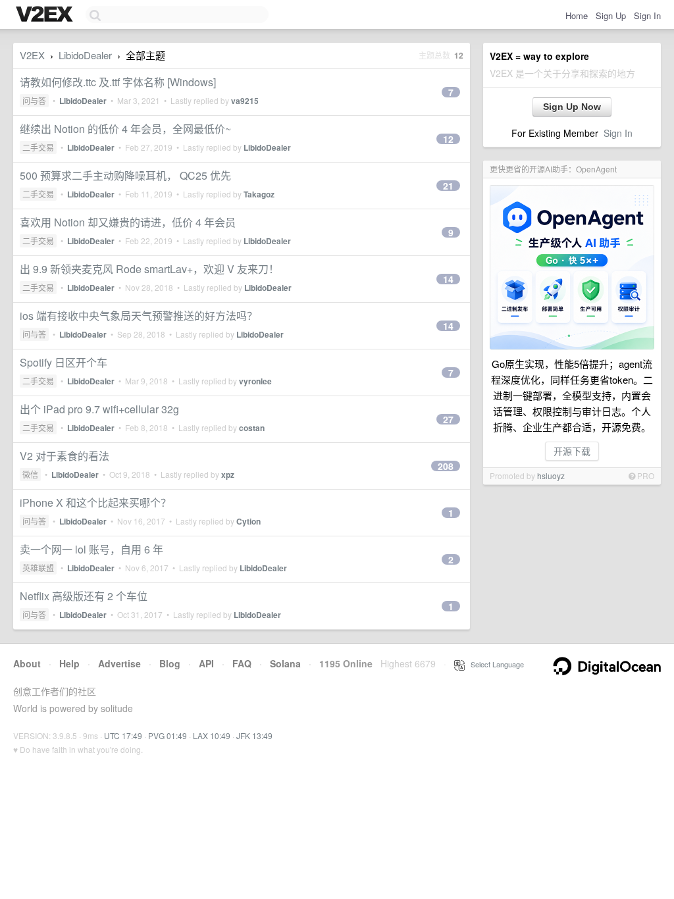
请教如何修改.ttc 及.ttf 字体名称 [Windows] (118, 82)
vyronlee (255, 381)
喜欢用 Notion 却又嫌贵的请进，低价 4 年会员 (128, 222)
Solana (285, 663)
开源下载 (572, 450)
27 (448, 419)
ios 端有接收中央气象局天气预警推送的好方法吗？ (138, 315)
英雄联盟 (38, 567)
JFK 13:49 (254, 735)
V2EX (32, 55)
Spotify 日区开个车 (63, 362)
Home (576, 15)
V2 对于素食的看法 (64, 455)
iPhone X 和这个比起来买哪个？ (95, 502)
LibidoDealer (85, 55)
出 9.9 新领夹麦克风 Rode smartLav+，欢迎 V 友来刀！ (149, 268)
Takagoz (259, 194)
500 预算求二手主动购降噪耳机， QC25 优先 (125, 175)
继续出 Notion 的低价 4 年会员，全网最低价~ (125, 128)
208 (446, 466)
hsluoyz (551, 475)
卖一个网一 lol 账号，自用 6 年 (91, 549)
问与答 (34, 100)
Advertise (119, 663)
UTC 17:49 (123, 735)
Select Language (494, 664)
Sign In (647, 15)
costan (252, 428)
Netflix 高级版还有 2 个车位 (83, 596)
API (206, 663)
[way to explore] (46, 15)
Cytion (248, 521)
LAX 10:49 (211, 735)
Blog (169, 663)
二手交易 (38, 147)
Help (69, 663)
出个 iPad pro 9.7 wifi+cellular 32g (99, 409)
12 (448, 139)
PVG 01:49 (167, 735)
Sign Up (611, 15)
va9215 (245, 101)
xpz (227, 474)
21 (448, 185)
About (27, 663)
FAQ (241, 663)
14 (448, 279)
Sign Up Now (572, 106)
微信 (30, 474)
